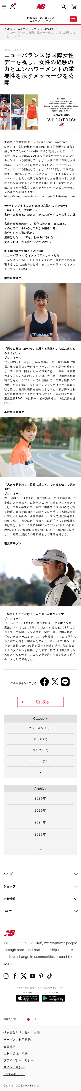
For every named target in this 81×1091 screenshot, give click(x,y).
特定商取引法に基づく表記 (21, 1032)
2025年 (40, 810)
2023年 (40, 834)
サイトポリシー (14, 1067)
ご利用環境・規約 (15, 1053)
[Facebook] (44, 683)
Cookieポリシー (14, 1074)
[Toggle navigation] (4, 6)
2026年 (40, 798)
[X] (55, 683)
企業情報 (9, 899)
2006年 (13, 606)
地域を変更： (11, 1019)
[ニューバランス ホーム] (40, 6)
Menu (73, 19)
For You (8, 911)
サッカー (40, 761)
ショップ (9, 886)
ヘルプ (8, 874)
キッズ (40, 739)
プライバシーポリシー (18, 1060)
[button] (12, 6)
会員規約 (9, 1046)
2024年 (40, 822)
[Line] (65, 683)
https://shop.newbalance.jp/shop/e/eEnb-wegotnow (40, 196)
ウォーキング (40, 728)
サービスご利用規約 (17, 1039)
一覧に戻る (40, 702)
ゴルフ (40, 750)
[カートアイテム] (74, 6)
